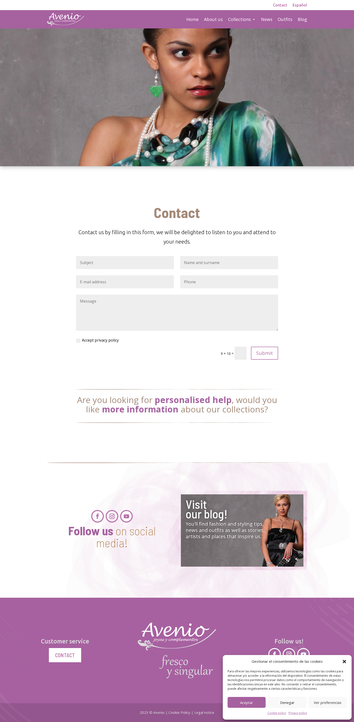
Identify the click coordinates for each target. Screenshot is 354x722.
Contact (280, 5)
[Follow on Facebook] (97, 516)
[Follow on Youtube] (126, 516)
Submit (264, 353)
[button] (344, 661)
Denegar (287, 702)
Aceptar (246, 702)
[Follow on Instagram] (112, 516)
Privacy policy (297, 713)
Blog (302, 19)
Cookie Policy (179, 712)
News (266, 19)
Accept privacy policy (100, 340)
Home (192, 19)
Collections (239, 19)
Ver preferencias (327, 702)
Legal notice (204, 712)
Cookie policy (277, 713)
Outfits (285, 19)
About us (213, 19)
